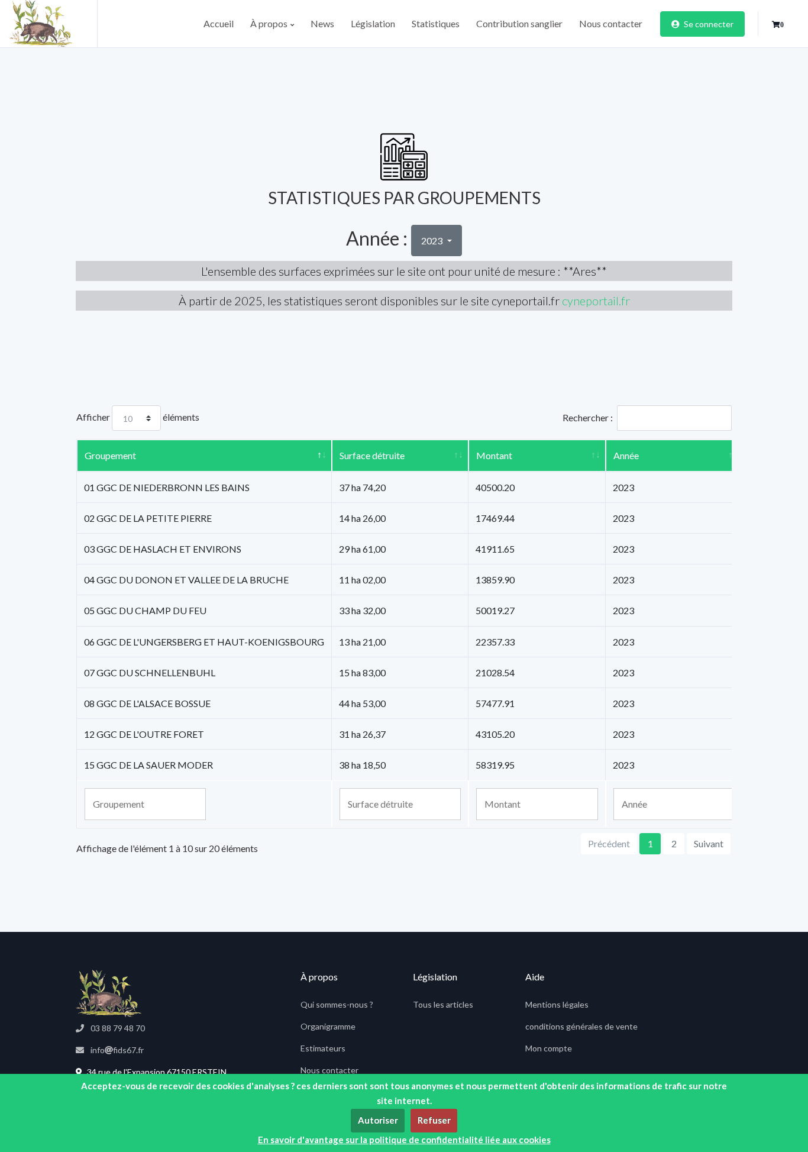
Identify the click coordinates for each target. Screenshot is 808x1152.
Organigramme (327, 1026)
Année (626, 455)
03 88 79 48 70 (117, 1028)
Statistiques (436, 23)
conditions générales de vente (581, 1026)
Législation (373, 23)
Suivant (708, 843)
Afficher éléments (137, 416)
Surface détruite (372, 455)
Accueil (218, 23)
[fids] (53, 23)
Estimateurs (322, 1048)
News (322, 23)
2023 (432, 240)
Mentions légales (557, 1004)
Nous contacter (610, 23)
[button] (778, 25)
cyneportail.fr (596, 300)
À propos (269, 23)
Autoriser (378, 1120)
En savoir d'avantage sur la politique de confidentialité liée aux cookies (404, 1139)
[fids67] (108, 993)
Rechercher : (588, 417)
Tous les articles (443, 1004)
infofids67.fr (116, 1050)
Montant (494, 455)
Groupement (110, 455)
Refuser (434, 1120)
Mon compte (548, 1048)
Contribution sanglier (519, 23)
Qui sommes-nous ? (336, 1004)
